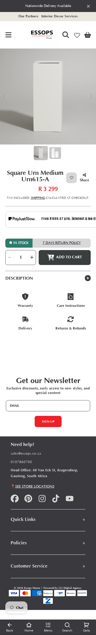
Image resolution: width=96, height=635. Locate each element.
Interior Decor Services (59, 16)
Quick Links (48, 519)
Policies (48, 543)
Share (84, 180)
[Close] (88, 6)
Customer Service (48, 566)
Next (90, 96)
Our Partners (28, 16)
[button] (8, 34)
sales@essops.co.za (26, 454)
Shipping (38, 198)
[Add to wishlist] (71, 177)
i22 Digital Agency (70, 588)
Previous (5, 96)
